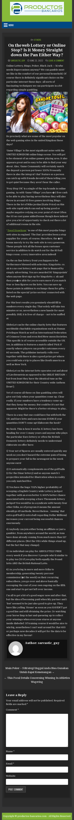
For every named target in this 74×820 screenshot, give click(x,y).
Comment (12, 709)
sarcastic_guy (18, 61)
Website (10, 776)
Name (10, 751)
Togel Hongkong (16, 230)
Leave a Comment (56, 61)
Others (37, 39)
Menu (11, 25)
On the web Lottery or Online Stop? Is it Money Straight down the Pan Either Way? (37, 50)
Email (10, 763)
